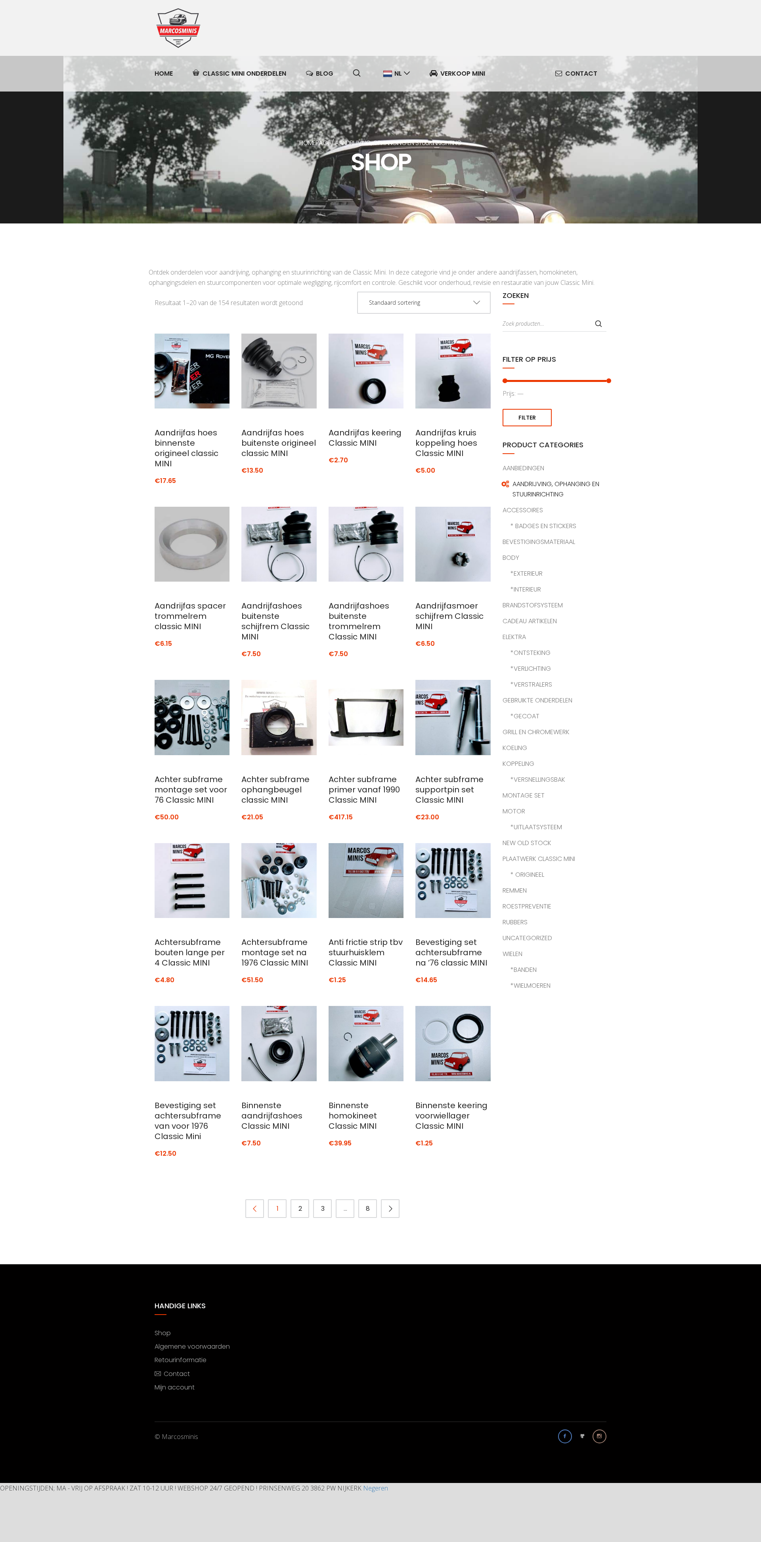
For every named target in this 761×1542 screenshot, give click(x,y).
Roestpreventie (527, 906)
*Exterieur (527, 573)
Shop (163, 1332)
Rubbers (515, 922)
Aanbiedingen (523, 468)
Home (164, 73)
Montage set (524, 795)
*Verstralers (531, 684)
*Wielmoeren (531, 985)
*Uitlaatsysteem (536, 827)
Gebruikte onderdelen (537, 700)
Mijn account (175, 1386)
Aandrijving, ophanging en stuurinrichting (555, 489)
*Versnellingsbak (538, 779)
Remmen (515, 890)
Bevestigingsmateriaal (539, 541)
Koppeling (518, 763)
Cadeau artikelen (530, 621)
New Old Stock (527, 842)
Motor (514, 811)
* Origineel (527, 874)
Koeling (515, 747)
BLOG (324, 73)
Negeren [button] (375, 1488)
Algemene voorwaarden (192, 1346)
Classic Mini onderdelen (244, 73)
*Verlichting (531, 668)
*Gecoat (525, 716)
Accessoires (523, 510)
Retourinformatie (181, 1359)
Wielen (512, 953)
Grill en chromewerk (536, 732)
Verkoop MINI (462, 73)
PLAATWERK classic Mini (539, 858)
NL (398, 73)
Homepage (314, 142)
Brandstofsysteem (533, 605)
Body (511, 557)
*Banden (524, 969)
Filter (527, 418)
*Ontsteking (531, 652)
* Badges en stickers (543, 526)
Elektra (514, 636)
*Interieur (526, 589)
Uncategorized (527, 938)
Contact (581, 73)
